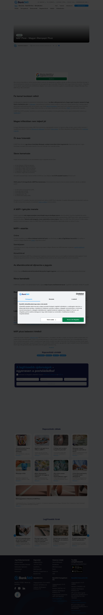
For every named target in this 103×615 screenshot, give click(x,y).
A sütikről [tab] (74, 299)
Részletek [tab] (51, 299)
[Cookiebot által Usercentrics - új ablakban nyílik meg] (77, 294)
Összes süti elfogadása (73, 319)
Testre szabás (50, 319)
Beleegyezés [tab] (28, 299)
